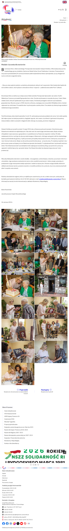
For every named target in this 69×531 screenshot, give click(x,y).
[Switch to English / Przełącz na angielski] (65, 2)
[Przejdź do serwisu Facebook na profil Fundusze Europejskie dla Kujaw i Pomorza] (7, 523)
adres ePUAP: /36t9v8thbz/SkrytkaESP (15, 517)
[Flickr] (28, 523)
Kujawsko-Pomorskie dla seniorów (14, 438)
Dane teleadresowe (10, 411)
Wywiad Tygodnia (9, 421)
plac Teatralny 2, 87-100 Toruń (12, 507)
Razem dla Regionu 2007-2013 (13, 432)
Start (64, 18)
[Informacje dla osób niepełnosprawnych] (62, 9)
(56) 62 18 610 (8, 512)
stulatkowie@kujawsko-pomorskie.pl (50, 179)
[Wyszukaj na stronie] (17, 10)
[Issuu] (25, 523)
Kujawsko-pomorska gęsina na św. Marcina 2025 (18, 427)
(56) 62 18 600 (8, 509)
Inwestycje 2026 (9, 419)
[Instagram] (14, 523)
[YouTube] (21, 523)
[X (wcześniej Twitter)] (18, 523)
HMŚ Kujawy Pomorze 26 (11, 416)
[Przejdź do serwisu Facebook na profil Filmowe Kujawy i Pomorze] (10, 523)
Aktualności (63, 20)
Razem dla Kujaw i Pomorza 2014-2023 (16, 430)
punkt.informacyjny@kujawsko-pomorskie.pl (16, 514)
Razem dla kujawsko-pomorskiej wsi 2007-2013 (18, 435)
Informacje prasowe (10, 413)
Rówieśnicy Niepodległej (11, 440)
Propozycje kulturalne (10, 424)
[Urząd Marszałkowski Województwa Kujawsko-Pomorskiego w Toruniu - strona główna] (8, 10)
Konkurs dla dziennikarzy (11, 443)
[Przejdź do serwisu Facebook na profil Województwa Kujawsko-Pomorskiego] (3, 523)
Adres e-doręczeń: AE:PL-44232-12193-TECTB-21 (18, 519)
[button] (64, 452)
